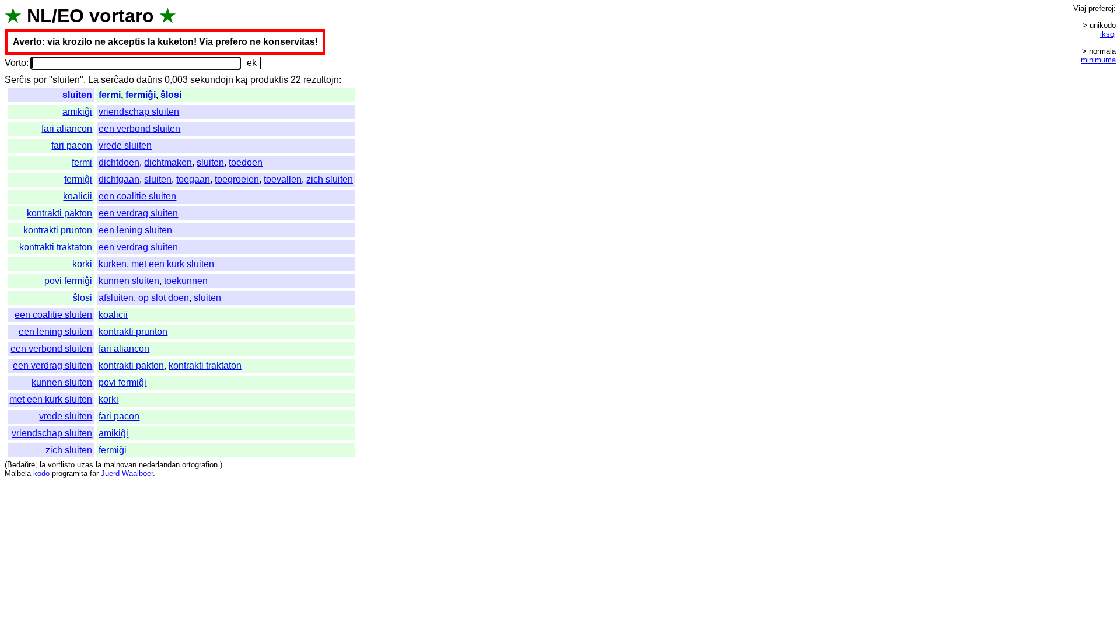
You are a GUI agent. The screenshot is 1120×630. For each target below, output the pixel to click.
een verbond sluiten (139, 129)
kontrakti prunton (57, 230)
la (43, 464)
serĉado (117, 80)
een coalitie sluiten (137, 196)
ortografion (200, 464)
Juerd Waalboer (127, 473)
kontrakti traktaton (55, 247)
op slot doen (163, 298)
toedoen (245, 162)
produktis (269, 80)
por (40, 80)
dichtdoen (119, 162)
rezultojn (321, 80)
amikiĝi (77, 112)
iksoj (1108, 34)
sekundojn (211, 80)
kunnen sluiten (129, 281)
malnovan (120, 464)
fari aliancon (66, 129)
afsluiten (116, 298)
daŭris (149, 80)
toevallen (283, 179)
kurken (113, 264)
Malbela (18, 473)
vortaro (121, 15)
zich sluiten (329, 179)
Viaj (1079, 8)
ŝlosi (170, 95)
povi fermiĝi (68, 281)
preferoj (1101, 8)
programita (70, 473)
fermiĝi (140, 95)
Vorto (15, 63)
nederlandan (159, 464)
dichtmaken (168, 162)
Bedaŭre (21, 464)
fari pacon (71, 145)
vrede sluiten (125, 145)
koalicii (77, 196)
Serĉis (18, 80)
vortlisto (61, 464)
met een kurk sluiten (172, 264)
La (93, 80)
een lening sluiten (135, 230)
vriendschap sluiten (139, 112)
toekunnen (186, 281)
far (94, 473)
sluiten (77, 95)
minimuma (1098, 59)
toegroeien (237, 179)
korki (82, 264)
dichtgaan (119, 179)
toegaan (193, 179)
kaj (242, 80)
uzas (85, 464)
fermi (110, 95)
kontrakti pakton (59, 213)
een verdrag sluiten (138, 213)
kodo (41, 473)
